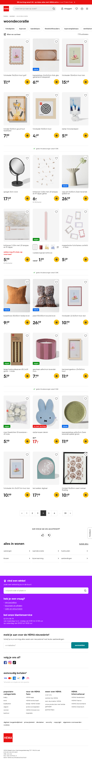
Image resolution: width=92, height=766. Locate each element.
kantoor (6, 713)
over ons (48, 695)
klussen (6, 558)
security (49, 722)
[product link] (17, 55)
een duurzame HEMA (53, 701)
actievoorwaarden (32, 707)
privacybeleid (29, 722)
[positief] (42, 535)
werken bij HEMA (51, 698)
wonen (12, 16)
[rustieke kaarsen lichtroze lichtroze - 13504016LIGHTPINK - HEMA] (35, 247)
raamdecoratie (38, 551)
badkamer (7, 704)
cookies (7, 725)
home (6, 16)
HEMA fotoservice (32, 710)
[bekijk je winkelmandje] (82, 8)
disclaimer (40, 722)
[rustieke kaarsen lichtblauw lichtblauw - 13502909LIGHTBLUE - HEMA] (53, 247)
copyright (57, 722)
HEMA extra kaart (32, 700)
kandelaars (35, 29)
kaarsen (22, 29)
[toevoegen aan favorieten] (27, 42)
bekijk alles (83, 544)
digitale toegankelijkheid (13, 722)
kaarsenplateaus (71, 29)
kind (5, 700)
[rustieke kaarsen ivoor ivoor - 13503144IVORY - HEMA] (47, 247)
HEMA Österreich (77, 707)
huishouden (65, 551)
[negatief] (49, 535)
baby (5, 697)
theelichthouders (52, 29)
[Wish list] (76, 8)
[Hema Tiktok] (14, 662)
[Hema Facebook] (5, 662)
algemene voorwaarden (72, 722)
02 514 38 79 (9, 619)
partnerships (49, 710)
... (59, 513)
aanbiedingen (66, 558)
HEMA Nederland (77, 697)
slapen (6, 707)
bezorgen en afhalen (13, 606)
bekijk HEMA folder (33, 704)
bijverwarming (37, 558)
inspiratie (29, 713)
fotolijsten (9, 29)
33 (65, 513)
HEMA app (30, 697)
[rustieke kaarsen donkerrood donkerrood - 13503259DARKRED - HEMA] (41, 247)
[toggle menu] (87, 8)
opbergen (8, 551)
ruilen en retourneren (13, 609)
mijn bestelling (10, 602)
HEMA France (76, 700)
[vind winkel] (85, 590)
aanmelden (80, 645)
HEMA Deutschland (78, 704)
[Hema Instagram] (9, 662)
